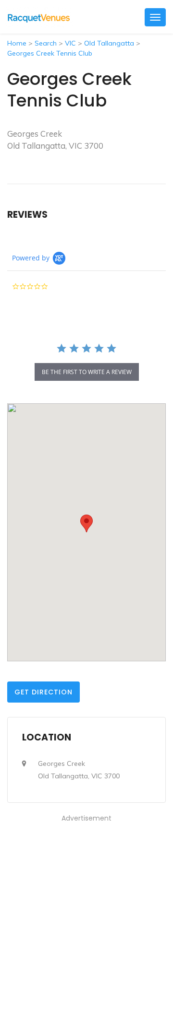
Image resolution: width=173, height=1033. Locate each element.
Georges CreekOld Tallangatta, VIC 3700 (79, 769)
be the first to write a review (87, 372)
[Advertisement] (86, 910)
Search (46, 43)
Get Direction (43, 692)
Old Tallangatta (109, 43)
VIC (70, 43)
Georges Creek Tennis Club (49, 53)
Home (16, 43)
